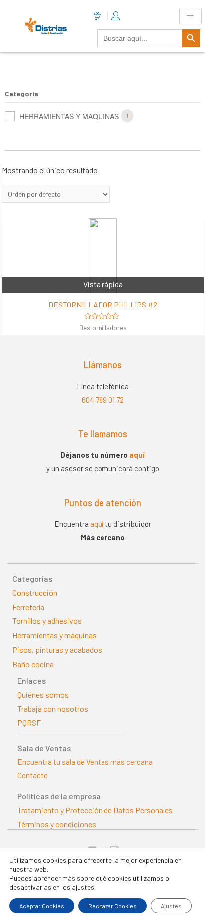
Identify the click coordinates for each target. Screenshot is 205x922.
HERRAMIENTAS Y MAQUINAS (69, 116)
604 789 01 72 (103, 399)
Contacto (32, 775)
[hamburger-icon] (190, 16)
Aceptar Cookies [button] (41, 905)
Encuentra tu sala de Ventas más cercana (85, 761)
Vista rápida (103, 284)
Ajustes (171, 905)
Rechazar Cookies (112, 905)
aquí (137, 454)
